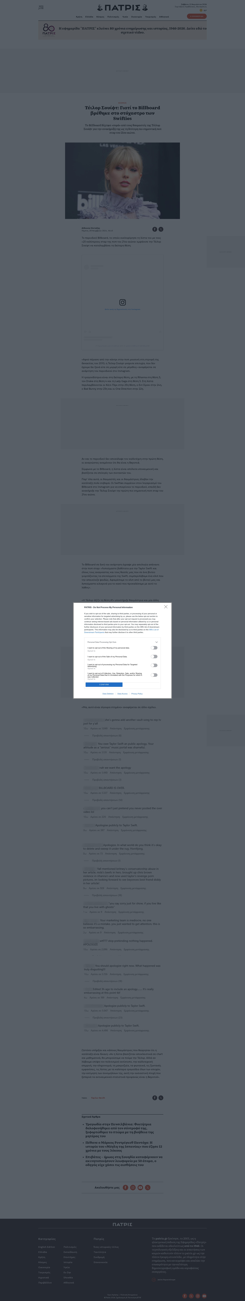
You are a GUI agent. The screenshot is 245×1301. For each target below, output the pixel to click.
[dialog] (122, 651)
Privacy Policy (137, 694)
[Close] (166, 607)
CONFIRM (104, 685)
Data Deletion (108, 694)
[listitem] (122, 642)
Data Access (122, 694)
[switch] (154, 647)
